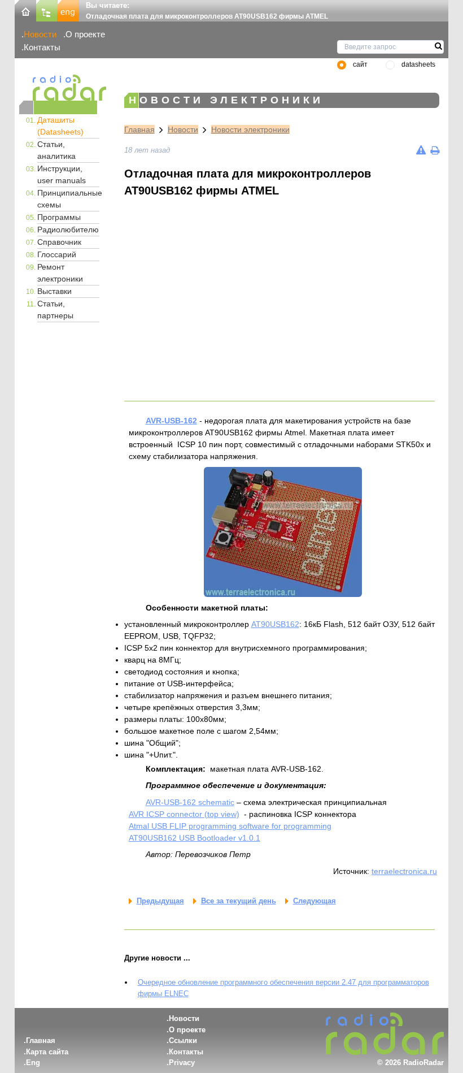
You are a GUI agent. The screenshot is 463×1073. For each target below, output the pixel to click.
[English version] (68, 10)
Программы (59, 217)
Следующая (314, 901)
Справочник (59, 241)
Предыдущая (160, 901)
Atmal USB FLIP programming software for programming (230, 825)
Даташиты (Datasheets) (60, 125)
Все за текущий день (238, 901)
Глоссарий (56, 254)
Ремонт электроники (60, 272)
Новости (40, 34)
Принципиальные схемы (68, 198)
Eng (33, 1062)
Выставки (54, 291)
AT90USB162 (275, 624)
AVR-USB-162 (171, 420)
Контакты (42, 47)
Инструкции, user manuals (61, 174)
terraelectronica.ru (404, 871)
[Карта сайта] (47, 10)
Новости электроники (250, 129)
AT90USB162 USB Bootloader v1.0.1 (194, 837)
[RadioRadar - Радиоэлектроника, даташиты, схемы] (58, 88)
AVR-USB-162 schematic (190, 802)
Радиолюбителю (68, 229)
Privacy (182, 1062)
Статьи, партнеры (55, 309)
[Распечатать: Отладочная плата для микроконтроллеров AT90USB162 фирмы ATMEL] (434, 150)
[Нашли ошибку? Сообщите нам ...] (421, 150)
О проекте (85, 34)
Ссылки (183, 1040)
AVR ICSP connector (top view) (184, 814)
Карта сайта (47, 1052)
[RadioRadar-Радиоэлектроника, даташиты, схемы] (25, 10)
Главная (139, 129)
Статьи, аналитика (56, 150)
